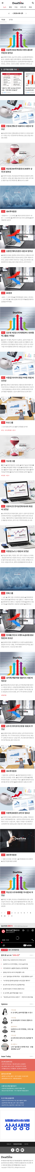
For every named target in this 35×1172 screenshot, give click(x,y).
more (31, 69)
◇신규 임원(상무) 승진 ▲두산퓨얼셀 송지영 (14, 427)
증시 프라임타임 (13, 950)
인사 (3, 211)
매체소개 (9, 1144)
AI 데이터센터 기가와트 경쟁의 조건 (13, 989)
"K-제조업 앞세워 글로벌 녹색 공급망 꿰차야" (16, 981)
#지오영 (3, 475)
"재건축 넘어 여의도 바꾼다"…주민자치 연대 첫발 (18, 997)
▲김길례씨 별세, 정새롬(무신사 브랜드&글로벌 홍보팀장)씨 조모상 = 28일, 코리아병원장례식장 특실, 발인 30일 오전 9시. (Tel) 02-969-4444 (17, 644)
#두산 (2, 430)
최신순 (3, 20)
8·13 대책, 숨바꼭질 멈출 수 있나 (13, 993)
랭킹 (10, 7)
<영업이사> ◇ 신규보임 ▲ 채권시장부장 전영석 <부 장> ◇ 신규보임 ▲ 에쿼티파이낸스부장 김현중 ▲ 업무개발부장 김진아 (17, 218)
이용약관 (26, 1144)
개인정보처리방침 (17, 1144)
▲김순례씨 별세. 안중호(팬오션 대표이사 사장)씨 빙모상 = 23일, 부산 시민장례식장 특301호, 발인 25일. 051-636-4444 (17, 135)
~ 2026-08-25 (17, 13)
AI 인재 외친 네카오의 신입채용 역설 (14, 985)
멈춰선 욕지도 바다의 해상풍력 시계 (13, 972)
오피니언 (23, 7)
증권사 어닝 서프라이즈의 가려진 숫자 (14, 960)
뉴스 (4, 7)
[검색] (33, 3)
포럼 (30, 7)
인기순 (11, 20)
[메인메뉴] (2, 3)
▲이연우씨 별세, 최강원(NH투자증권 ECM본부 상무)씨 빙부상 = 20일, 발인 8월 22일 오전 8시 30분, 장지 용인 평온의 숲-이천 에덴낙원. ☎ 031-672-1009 (17, 178)
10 (4, 916)
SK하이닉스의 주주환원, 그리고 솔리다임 (15, 964)
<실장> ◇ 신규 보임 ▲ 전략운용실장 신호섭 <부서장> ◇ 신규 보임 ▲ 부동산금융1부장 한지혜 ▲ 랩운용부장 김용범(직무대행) (17, 299)
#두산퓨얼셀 (8, 430)
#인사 (13, 430)
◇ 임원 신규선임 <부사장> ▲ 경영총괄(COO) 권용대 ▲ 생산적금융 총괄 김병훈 (17, 860)
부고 (3, 50)
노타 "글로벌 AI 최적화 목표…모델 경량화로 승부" (18, 976)
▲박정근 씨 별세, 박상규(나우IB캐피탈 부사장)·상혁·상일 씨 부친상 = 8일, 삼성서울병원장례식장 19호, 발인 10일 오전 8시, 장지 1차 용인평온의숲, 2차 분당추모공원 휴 (17, 903)
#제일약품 (3, 695)
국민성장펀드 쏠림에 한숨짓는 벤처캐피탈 (15, 968)
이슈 (16, 7)
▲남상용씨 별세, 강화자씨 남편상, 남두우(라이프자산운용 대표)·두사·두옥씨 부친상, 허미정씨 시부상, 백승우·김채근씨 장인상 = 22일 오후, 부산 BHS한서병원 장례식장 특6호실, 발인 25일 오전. (17, 736)
